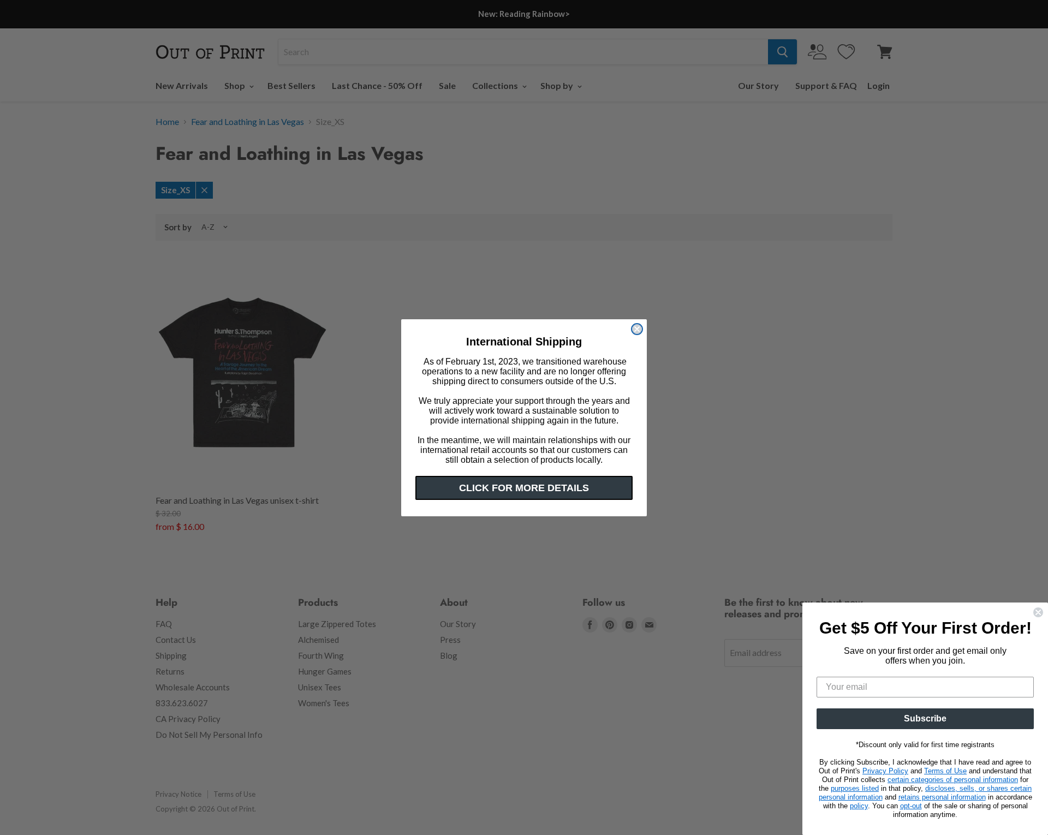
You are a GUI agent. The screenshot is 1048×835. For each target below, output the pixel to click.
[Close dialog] (637, 329)
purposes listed (855, 788)
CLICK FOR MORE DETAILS (524, 487)
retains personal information (942, 797)
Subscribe (925, 718)
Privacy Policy (885, 771)
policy (859, 806)
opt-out (911, 806)
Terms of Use (945, 771)
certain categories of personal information (953, 780)
